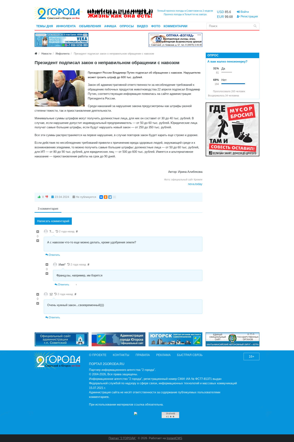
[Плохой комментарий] (37, 241)
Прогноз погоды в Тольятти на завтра (185, 14)
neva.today (195, 184)
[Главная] (36, 53)
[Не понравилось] (46, 196)
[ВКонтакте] (101, 197)
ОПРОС (213, 55)
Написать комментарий (53, 221)
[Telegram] (110, 197)
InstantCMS (174, 438)
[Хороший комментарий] (37, 232)
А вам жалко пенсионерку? (227, 61)
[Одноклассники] (105, 197)
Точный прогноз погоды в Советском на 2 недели (185, 10)
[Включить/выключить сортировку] (209, 91)
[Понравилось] (39, 196)
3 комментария (48, 208)
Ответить (54, 254)
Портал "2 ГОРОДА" (122, 438)
